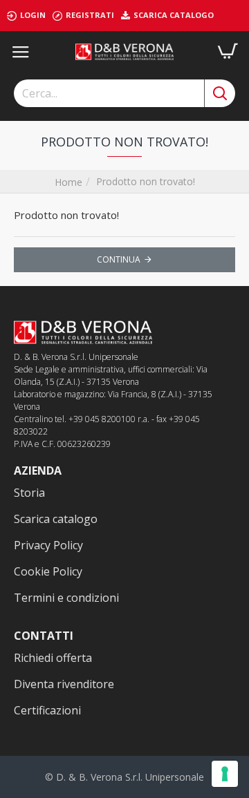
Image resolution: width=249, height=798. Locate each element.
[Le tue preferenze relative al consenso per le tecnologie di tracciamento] (225, 774)
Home (68, 182)
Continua (118, 259)
